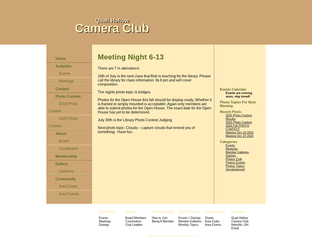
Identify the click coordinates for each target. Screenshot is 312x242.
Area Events (69, 194)
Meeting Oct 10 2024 (239, 136)
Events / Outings (189, 218)
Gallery (62, 164)
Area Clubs (68, 186)
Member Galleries (237, 152)
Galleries (66, 171)
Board (64, 141)
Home (61, 59)
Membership (66, 156)
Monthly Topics (188, 224)
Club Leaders (134, 224)
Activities (63, 66)
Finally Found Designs (185, 235)
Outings (231, 155)
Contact (62, 89)
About (61, 134)
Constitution (68, 149)
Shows (209, 218)
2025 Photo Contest (239, 122)
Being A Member (163, 221)
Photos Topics (235, 166)
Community (66, 179)
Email (235, 228)
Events (64, 73)
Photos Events (235, 162)
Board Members (135, 218)
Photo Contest (68, 96)
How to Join (159, 218)
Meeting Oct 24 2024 (239, 132)
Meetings (66, 81)
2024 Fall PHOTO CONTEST (237, 127)
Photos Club (234, 159)
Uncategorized (235, 169)
